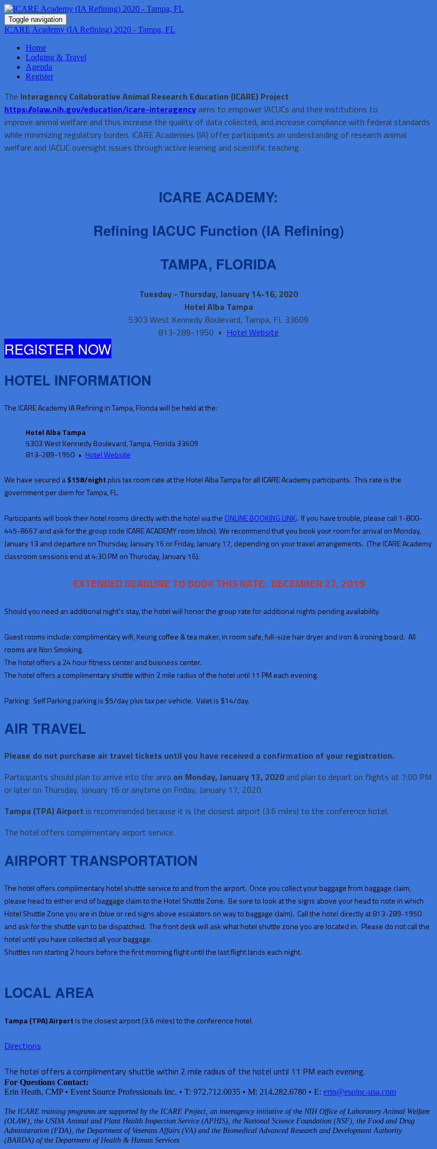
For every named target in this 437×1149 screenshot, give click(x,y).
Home (36, 47)
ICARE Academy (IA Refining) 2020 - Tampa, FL (89, 29)
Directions (22, 1045)
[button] (57, 348)
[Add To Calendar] (218, 9)
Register (39, 76)
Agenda (39, 66)
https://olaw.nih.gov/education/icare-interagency (100, 109)
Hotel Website (252, 332)
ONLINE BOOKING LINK (260, 517)
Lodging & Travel (56, 57)
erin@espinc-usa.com (359, 1091)
